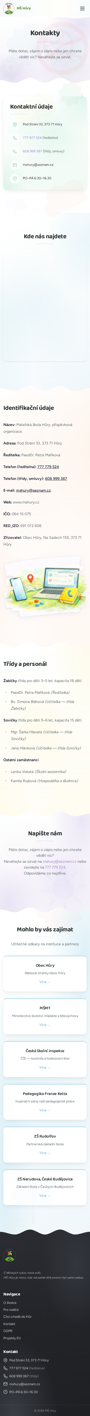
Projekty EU (12, 1338)
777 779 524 (48, 466)
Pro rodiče (11, 1310)
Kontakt (9, 1324)
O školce (10, 1303)
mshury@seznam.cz (38, 165)
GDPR (7, 1331)
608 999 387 (32, 151)
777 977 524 (32, 138)
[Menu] (82, 8)
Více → (45, 982)
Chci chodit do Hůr (17, 1317)
